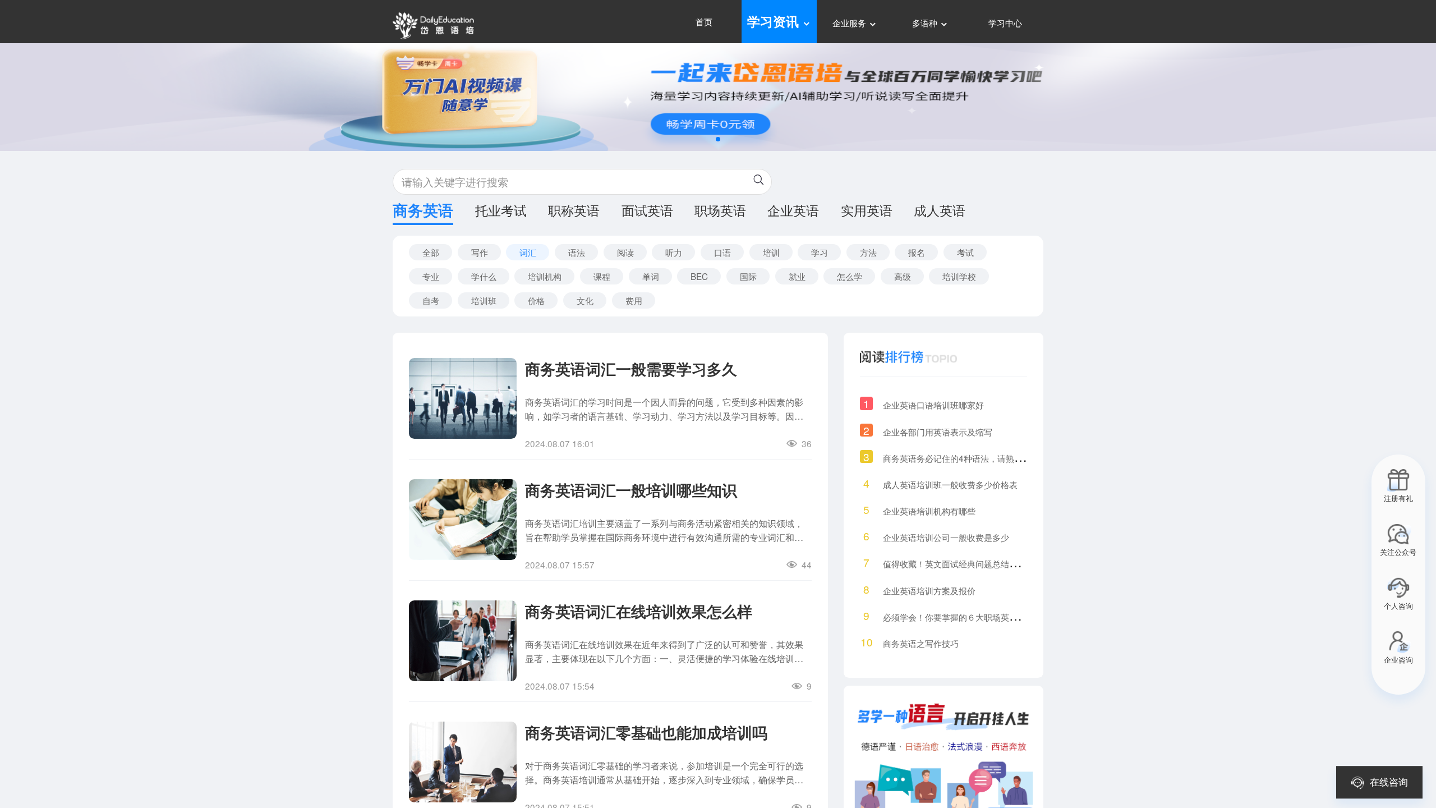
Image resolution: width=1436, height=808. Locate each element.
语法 (576, 252)
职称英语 (574, 211)
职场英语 (720, 211)
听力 (673, 252)
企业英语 (793, 211)
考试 (965, 252)
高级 (902, 276)
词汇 (527, 252)
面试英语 (647, 211)
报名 (916, 252)
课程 (601, 276)
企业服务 (850, 22)
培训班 (483, 300)
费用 (633, 300)
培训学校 (959, 276)
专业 (430, 276)
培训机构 (544, 276)
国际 (748, 276)
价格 (536, 300)
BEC (699, 276)
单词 (650, 276)
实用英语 (866, 211)
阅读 (625, 252)
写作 (479, 252)
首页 (704, 21)
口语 (722, 252)
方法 (868, 252)
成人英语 (939, 211)
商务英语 (423, 212)
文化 (585, 300)
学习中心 (1005, 22)
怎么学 (849, 276)
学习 (819, 252)
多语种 (926, 22)
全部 (430, 252)
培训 (771, 252)
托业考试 (501, 211)
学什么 (483, 276)
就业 (797, 276)
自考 (430, 300)
